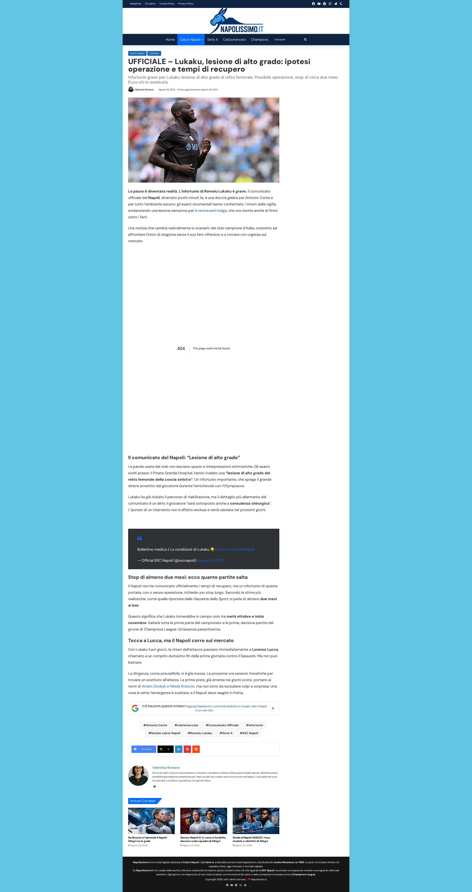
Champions (259, 39)
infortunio (256, 725)
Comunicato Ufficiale (223, 725)
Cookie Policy (166, 3)
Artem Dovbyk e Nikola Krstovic (168, 686)
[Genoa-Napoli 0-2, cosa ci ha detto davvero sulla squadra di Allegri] (203, 821)
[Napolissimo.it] (236, 21)
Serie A (212, 39)
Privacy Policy (185, 3)
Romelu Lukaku (201, 733)
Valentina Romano (144, 89)
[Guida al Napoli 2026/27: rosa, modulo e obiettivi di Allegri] (256, 821)
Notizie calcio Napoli (165, 733)
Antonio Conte (156, 725)
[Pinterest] (187, 749)
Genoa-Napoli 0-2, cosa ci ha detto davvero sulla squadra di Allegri (203, 839)
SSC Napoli (250, 733)
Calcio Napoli (190, 39)
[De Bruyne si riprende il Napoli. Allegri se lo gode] (151, 821)
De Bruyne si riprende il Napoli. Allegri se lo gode (148, 839)
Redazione (135, 3)
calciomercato (187, 725)
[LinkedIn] (178, 749)
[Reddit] (196, 749)
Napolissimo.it (259, 879)
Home (170, 39)
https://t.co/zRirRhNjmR (235, 549)
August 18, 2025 (210, 560)
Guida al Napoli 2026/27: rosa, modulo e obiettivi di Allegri (251, 839)
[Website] (154, 786)
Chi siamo (150, 3)
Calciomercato (234, 39)
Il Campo (154, 53)
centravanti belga (212, 210)
